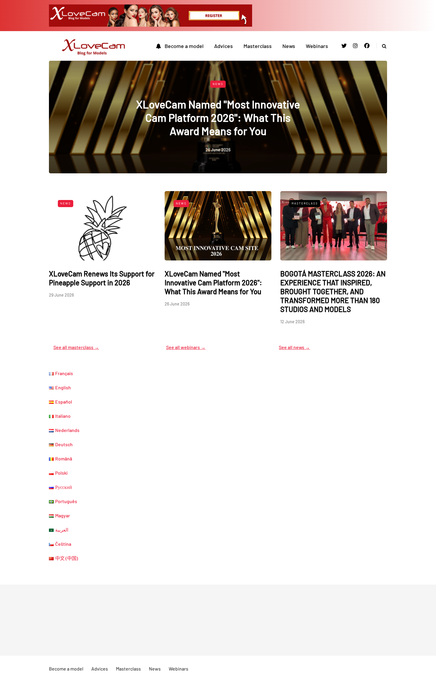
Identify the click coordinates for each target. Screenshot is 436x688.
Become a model (184, 46)
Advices (223, 46)
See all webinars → (186, 347)
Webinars (317, 46)
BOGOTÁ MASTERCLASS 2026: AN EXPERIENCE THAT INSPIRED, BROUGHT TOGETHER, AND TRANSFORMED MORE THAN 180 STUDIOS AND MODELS (333, 291)
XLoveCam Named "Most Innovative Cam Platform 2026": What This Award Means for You (218, 117)
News (288, 46)
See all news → (294, 347)
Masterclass (258, 46)
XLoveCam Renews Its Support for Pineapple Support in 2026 (102, 278)
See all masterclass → (76, 347)
